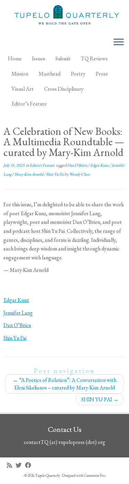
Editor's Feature (42, 165)
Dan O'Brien (77, 165)
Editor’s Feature (29, 103)
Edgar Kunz (99, 165)
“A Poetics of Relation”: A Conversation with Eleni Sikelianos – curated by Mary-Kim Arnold (64, 383)
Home (15, 58)
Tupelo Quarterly (47, 475)
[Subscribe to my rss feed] (11, 465)
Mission (19, 73)
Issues (38, 58)
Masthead (50, 73)
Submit (63, 58)
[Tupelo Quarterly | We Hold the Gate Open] (64, 15)
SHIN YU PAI (100, 399)
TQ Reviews (94, 58)
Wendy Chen (79, 174)
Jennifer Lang (18, 312)
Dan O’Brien (17, 325)
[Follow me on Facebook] (30, 465)
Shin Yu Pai (55, 174)
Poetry (78, 73)
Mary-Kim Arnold (29, 174)
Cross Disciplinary (64, 88)
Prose (102, 73)
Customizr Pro (94, 475)
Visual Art (22, 88)
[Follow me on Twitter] (20, 465)
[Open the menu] (119, 42)
